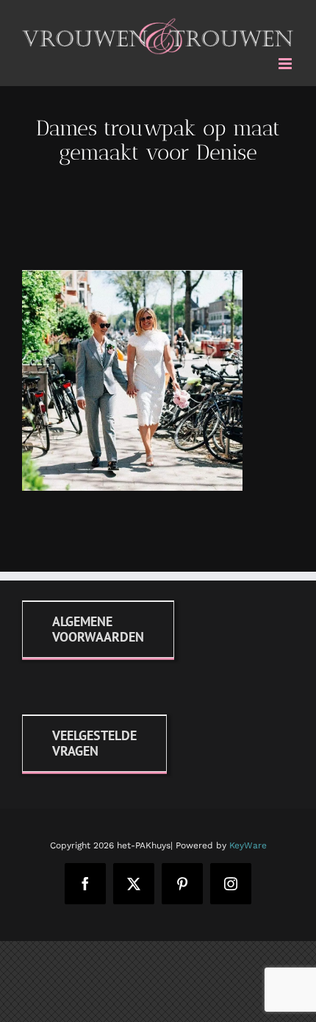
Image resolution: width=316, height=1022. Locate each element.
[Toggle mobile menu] (286, 60)
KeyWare (248, 842)
